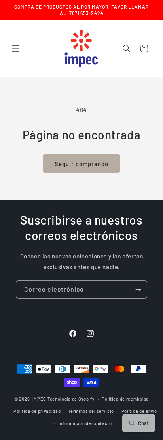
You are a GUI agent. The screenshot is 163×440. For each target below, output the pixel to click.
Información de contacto (85, 423)
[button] (16, 48)
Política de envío (139, 411)
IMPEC (39, 398)
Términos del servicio (91, 411)
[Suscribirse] (138, 289)
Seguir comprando (81, 163)
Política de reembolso (125, 398)
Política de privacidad (37, 411)
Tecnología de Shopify (71, 398)
